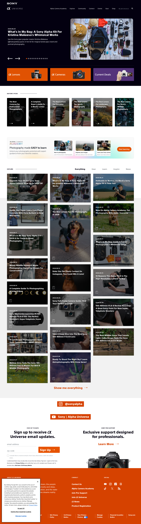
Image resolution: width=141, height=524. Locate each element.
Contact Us (77, 484)
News (76, 501)
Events (100, 8)
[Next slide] (17, 58)
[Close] (37, 481)
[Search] (132, 8)
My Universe (124, 8)
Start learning (124, 149)
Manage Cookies (21, 516)
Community (82, 8)
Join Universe (79, 497)
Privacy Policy (20, 463)
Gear (107, 8)
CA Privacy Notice (26, 465)
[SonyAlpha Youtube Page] (105, 484)
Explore (72, 8)
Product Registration (81, 506)
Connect (91, 8)
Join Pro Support (79, 493)
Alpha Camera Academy (58, 8)
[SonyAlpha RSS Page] (119, 488)
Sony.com (131, 515)
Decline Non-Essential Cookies (21, 512)
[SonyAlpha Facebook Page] (115, 484)
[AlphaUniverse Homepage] (15, 8)
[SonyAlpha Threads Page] (121, 484)
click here (17, 465)
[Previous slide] (10, 58)
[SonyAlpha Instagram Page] (110, 484)
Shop (113, 8)
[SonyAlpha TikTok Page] (105, 488)
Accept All (21, 508)
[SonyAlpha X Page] (112, 488)
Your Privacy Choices (81, 516)
